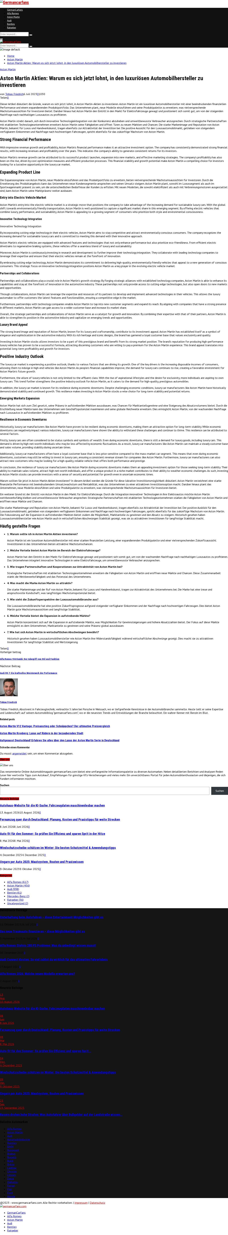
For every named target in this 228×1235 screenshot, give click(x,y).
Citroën (11, 1175)
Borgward (13, 1150)
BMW (10, 1146)
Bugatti (11, 1157)
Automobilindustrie (18, 1139)
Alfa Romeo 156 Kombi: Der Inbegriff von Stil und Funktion (29, 659)
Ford (10, 1192)
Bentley (11, 24)
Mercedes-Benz (18, 896)
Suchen (4, 785)
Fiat (9, 1189)
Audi (9, 20)
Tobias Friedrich (14, 94)
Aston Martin (13, 16)
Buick (10, 1160)
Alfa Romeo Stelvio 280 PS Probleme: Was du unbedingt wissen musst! (48, 945)
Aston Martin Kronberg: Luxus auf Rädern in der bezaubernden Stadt (41, 733)
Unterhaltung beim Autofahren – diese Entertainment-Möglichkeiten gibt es (51, 917)
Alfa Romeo (13, 13)
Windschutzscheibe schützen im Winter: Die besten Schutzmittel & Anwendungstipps (58, 848)
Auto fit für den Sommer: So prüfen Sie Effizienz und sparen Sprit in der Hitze (52, 834)
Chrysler (12, 1171)
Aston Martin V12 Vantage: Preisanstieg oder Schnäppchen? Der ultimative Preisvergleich (55, 726)
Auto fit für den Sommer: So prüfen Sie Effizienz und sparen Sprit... (45, 1051)
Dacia (10, 1178)
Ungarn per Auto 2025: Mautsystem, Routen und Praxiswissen (42, 862)
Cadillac (12, 1168)
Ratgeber (11, 27)
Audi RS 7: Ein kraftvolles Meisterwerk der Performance (28, 673)
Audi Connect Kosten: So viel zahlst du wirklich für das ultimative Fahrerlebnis (54, 960)
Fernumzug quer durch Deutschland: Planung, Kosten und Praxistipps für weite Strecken (60, 819)
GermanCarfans (15, 9)
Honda (11, 1196)
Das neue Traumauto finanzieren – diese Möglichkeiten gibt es (42, 931)
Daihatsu (12, 1182)
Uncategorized (17, 903)
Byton (10, 1164)
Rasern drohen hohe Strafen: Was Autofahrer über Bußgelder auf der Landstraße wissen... (61, 1115)
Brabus (11, 1153)
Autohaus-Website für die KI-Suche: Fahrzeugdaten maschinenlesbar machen (52, 805)
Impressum (81, 1202)
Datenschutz (97, 1202)
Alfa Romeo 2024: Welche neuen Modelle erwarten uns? (37, 974)
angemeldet (19, 753)
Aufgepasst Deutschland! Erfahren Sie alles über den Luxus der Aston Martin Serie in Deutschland (59, 740)
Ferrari (11, 1185)
